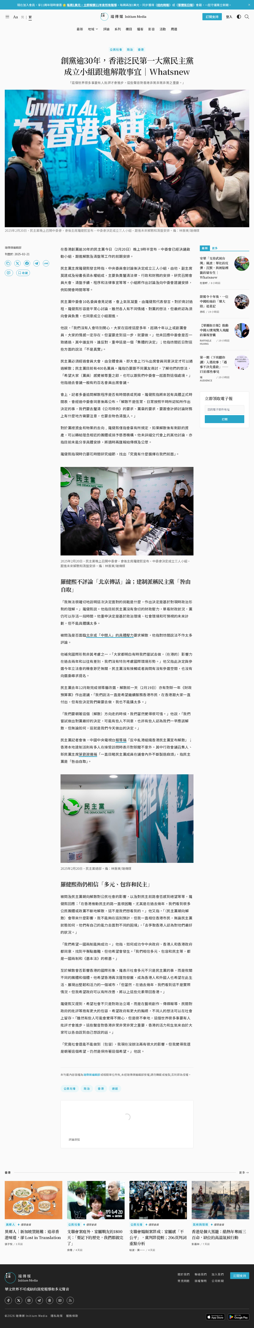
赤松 (202, 312)
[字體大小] (15, 16)
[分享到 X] (17, 263)
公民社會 (116, 49)
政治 (130, 49)
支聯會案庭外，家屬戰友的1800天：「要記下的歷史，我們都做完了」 (95, 1237)
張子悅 (9, 1244)
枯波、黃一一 (137, 1250)
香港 (141, 49)
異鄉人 (10, 1224)
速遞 (115, 1088)
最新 (205, 248)
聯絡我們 (201, 1274)
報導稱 (120, 739)
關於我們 (184, 1274)
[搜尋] (245, 16)
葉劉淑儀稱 (88, 754)
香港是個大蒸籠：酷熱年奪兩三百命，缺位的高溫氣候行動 (219, 1234)
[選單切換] (96, 29)
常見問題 (184, 1281)
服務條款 (72, 1316)
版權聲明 (201, 1281)
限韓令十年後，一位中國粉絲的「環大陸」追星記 (214, 301)
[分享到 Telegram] (36, 263)
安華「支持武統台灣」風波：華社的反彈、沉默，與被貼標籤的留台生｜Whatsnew (214, 268)
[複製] (8, 263)
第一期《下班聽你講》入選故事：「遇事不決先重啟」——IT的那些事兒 (214, 364)
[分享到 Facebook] (27, 263)
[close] (249, 5)
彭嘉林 (195, 1244)
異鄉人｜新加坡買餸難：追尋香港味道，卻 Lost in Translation (33, 1234)
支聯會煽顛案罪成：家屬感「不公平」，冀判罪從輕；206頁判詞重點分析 (157, 1237)
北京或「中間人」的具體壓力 (110, 635)
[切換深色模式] (237, 16)
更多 (215, 248)
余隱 (69, 1250)
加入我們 (218, 1274)
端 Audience (206, 378)
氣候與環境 (200, 1224)
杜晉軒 (204, 283)
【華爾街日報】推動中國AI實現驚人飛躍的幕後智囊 (214, 330)
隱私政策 (57, 1316)
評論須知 (74, 1139)
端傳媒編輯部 (91, 1075)
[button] (91, 29)
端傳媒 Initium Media (31, 1316)
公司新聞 (218, 1281)
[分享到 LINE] (46, 263)
